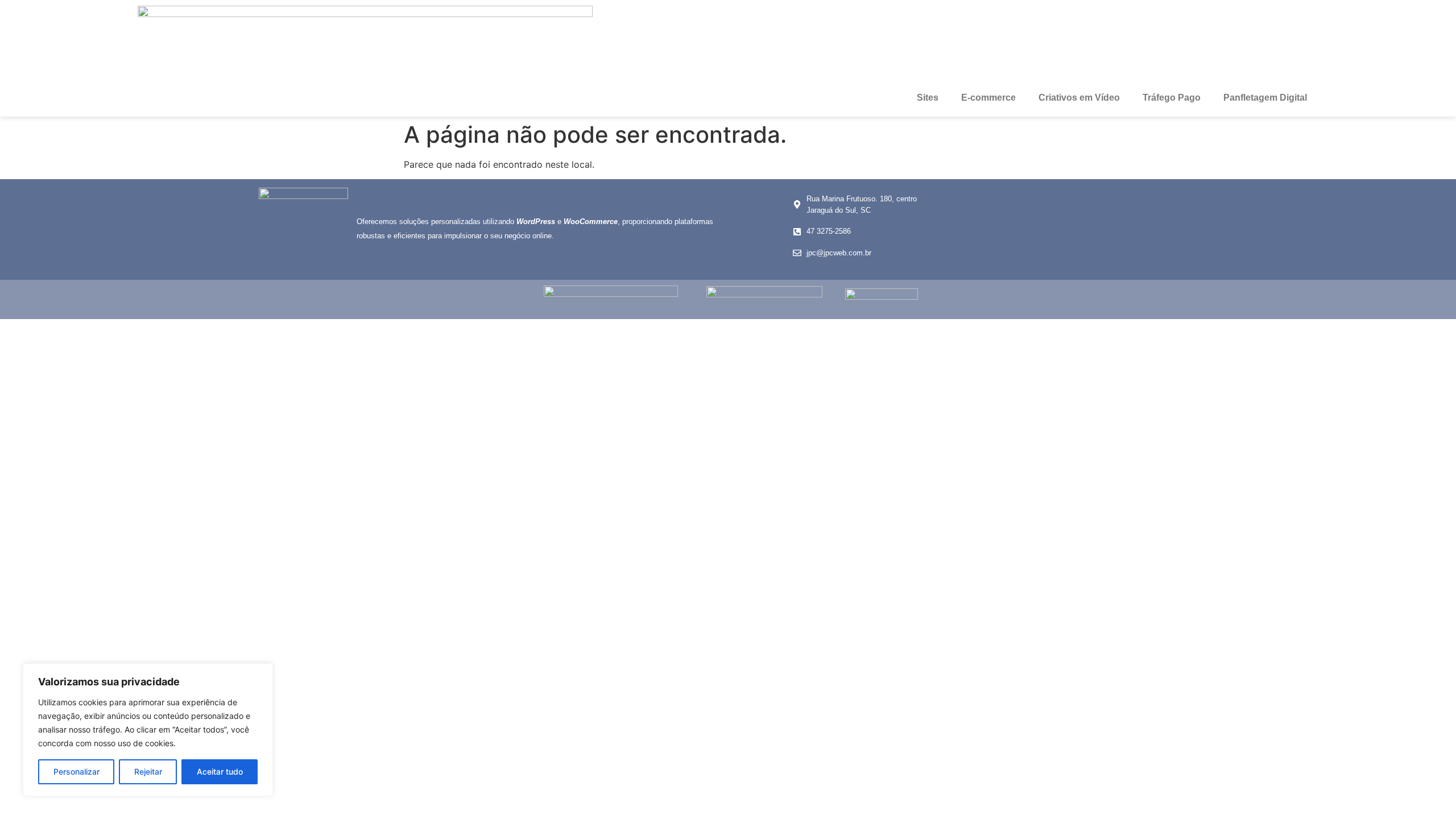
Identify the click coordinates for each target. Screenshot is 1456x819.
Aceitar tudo (220, 771)
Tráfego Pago (1172, 97)
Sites (927, 97)
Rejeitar (148, 771)
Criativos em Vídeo (1079, 97)
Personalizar (76, 771)
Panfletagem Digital (1265, 97)
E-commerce (988, 97)
